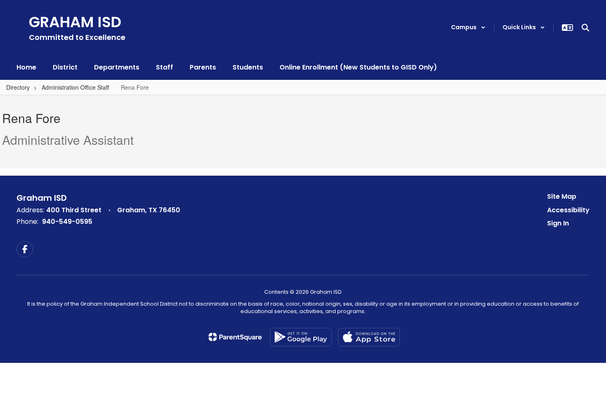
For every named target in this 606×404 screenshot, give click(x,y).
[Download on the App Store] (369, 337)
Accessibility (568, 210)
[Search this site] (585, 27)
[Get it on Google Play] (301, 337)
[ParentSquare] (235, 337)
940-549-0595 (67, 221)
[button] (468, 27)
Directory (18, 87)
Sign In (558, 223)
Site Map (561, 196)
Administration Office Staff (75, 87)
